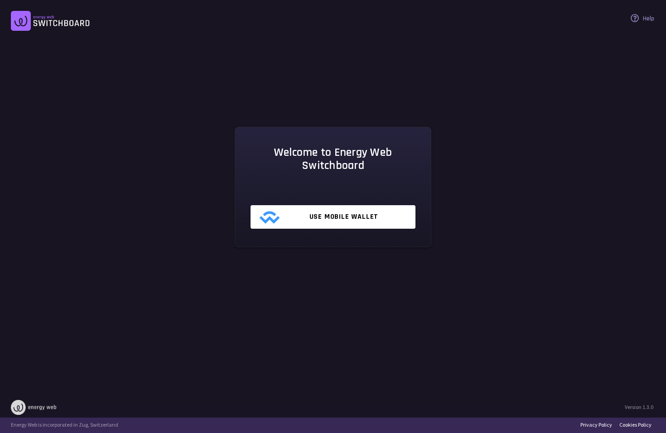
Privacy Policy (596, 424)
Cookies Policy (635, 424)
